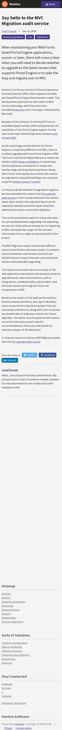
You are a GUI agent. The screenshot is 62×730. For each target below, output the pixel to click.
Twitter (31, 355)
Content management (14, 642)
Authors (6, 597)
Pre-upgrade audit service (25, 341)
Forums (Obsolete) (12, 621)
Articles (6, 593)
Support (6, 613)
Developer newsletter (14, 703)
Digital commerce (12, 650)
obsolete (19, 109)
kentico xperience (13, 37)
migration (42, 37)
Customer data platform (16, 654)
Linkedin (6, 696)
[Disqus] (31, 438)
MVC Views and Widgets (26, 161)
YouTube (6, 688)
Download (7, 605)
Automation (9, 658)
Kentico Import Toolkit (26, 181)
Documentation (11, 609)
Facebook (49, 355)
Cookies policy (24, 728)
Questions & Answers (13, 601)
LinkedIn (11, 360)
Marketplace (9, 617)
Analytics (7, 662)
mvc (30, 37)
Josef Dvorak (9, 31)
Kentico (19, 724)
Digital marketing (12, 646)
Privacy (8, 728)
